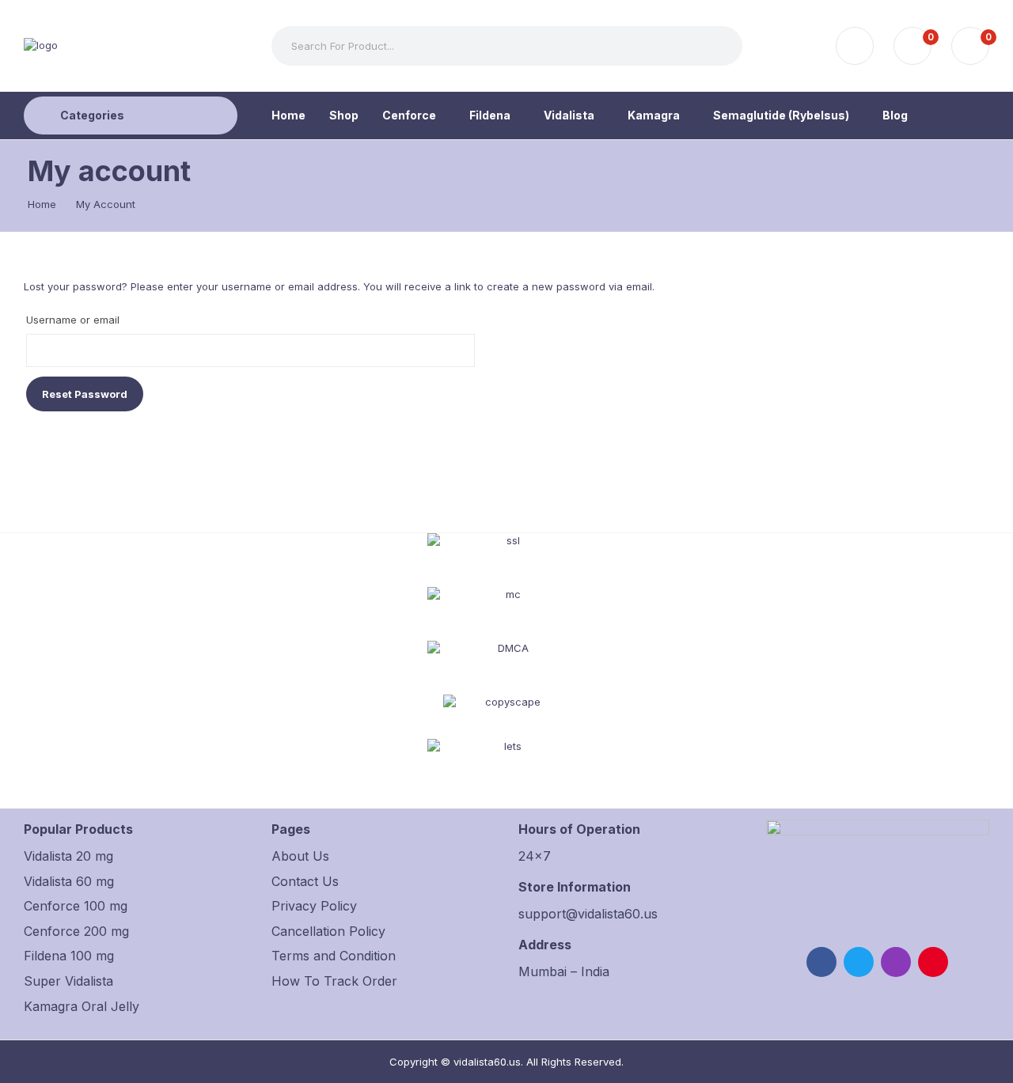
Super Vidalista (68, 981)
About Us (300, 856)
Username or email (73, 319)
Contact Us (305, 881)
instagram (896, 962)
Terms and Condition (333, 956)
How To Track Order (334, 981)
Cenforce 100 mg (75, 906)
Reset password (84, 394)
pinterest (933, 962)
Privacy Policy (314, 906)
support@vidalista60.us (588, 914)
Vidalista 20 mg (68, 856)
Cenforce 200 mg (76, 931)
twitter (859, 962)
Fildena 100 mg (69, 956)
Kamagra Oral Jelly (81, 1006)
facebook (821, 962)
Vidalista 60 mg (69, 881)
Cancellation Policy (328, 931)
